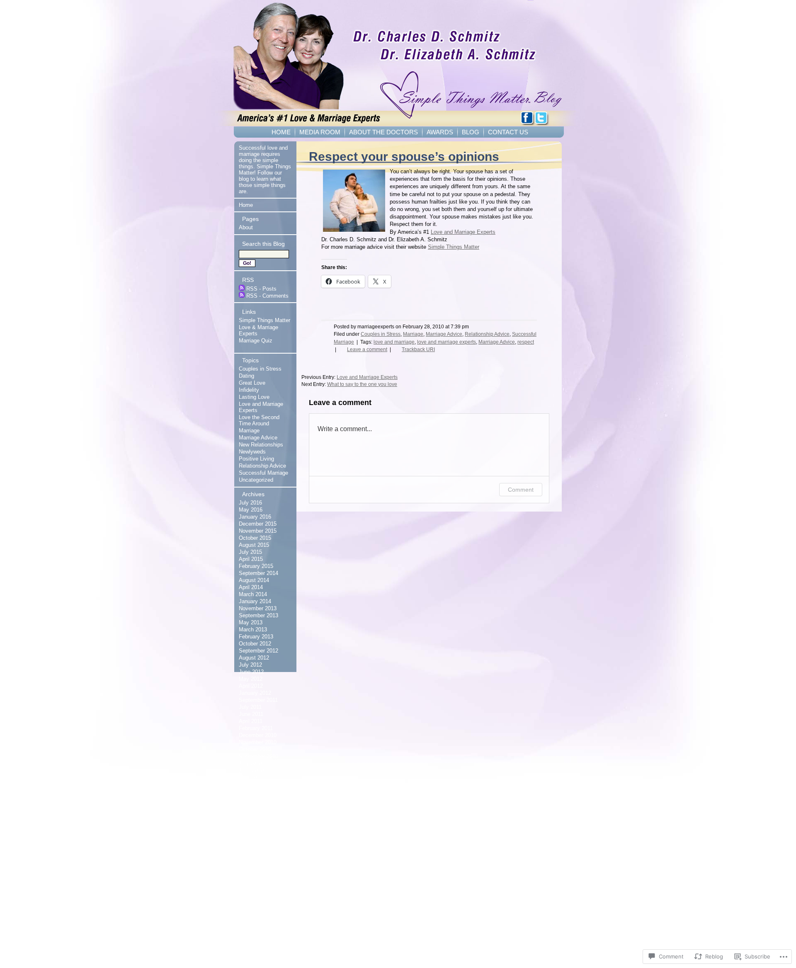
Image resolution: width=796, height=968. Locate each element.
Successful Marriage (263, 473)
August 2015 (254, 545)
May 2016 (250, 510)
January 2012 (255, 693)
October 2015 (255, 538)
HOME (281, 132)
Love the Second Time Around (259, 420)
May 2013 (250, 622)
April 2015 (251, 559)
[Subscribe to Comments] (242, 296)
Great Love (252, 383)
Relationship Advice (487, 334)
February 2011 (256, 728)
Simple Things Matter (453, 247)
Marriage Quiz (255, 340)
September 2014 (258, 573)
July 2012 (250, 665)
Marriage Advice (444, 334)
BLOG (470, 132)
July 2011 (250, 707)
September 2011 (258, 700)
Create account (252, 825)
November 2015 (258, 531)
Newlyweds (252, 452)
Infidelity (249, 390)
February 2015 (256, 566)
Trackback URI (418, 349)
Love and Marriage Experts (463, 232)
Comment (521, 489)
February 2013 (256, 636)
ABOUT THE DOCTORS (383, 132)
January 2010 (255, 806)
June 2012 (251, 672)
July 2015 (250, 552)
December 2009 (258, 813)
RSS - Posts (261, 289)
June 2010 (251, 770)
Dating (246, 376)
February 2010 (256, 799)
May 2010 (250, 777)
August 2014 (254, 580)
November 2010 (258, 742)
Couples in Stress (380, 334)
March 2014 (253, 594)
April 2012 (251, 686)
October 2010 (255, 749)
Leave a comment (367, 349)
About (246, 227)
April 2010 (251, 784)
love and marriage (394, 342)
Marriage (413, 334)
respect (525, 342)
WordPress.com (253, 854)
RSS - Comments (267, 296)
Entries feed (248, 840)
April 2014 (251, 587)
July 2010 (250, 763)
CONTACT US (508, 132)
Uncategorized (256, 480)
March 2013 (253, 629)
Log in (241, 833)
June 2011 (251, 714)
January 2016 (255, 517)
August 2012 (254, 658)
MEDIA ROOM (319, 132)
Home (246, 205)
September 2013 (258, 615)
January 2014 (255, 601)
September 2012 (258, 651)
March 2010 (253, 791)
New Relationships (261, 445)
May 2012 (250, 679)
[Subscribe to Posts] (242, 289)
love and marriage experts (446, 342)
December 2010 (258, 735)
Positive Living (256, 459)
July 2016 (250, 503)
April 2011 (250, 721)
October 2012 (255, 643)
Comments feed (253, 847)
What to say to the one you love (362, 384)
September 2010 (258, 756)
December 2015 (258, 524)
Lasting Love (254, 397)
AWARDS (440, 132)
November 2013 (258, 608)
